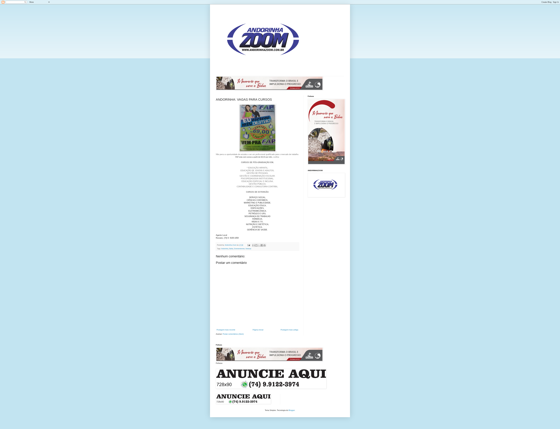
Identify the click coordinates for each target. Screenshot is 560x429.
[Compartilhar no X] (259, 245)
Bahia (231, 248)
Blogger (292, 410)
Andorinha (224, 248)
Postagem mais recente (226, 330)
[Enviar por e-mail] (253, 245)
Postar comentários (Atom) (233, 334)
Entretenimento (239, 248)
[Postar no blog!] (256, 245)
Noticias (248, 248)
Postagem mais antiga (289, 330)
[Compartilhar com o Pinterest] (264, 245)
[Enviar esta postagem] (249, 245)
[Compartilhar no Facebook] (261, 245)
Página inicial (258, 330)
